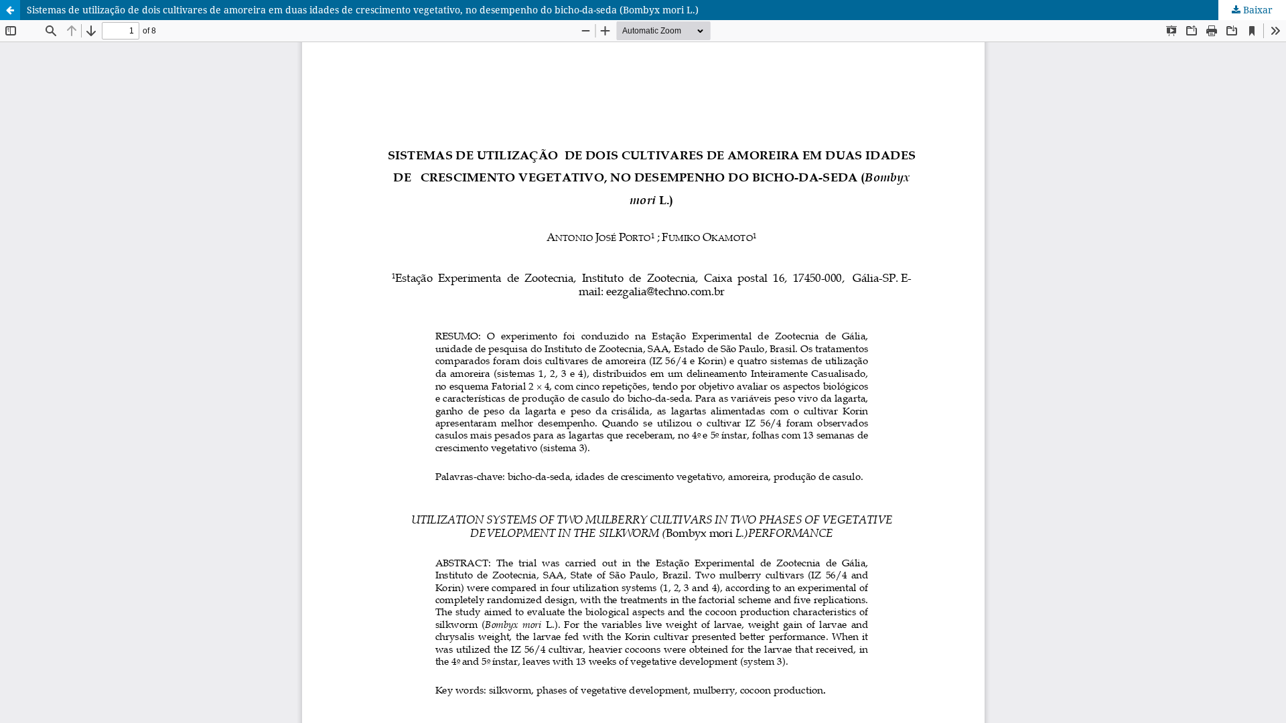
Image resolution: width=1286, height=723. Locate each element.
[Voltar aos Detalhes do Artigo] (10, 10)
